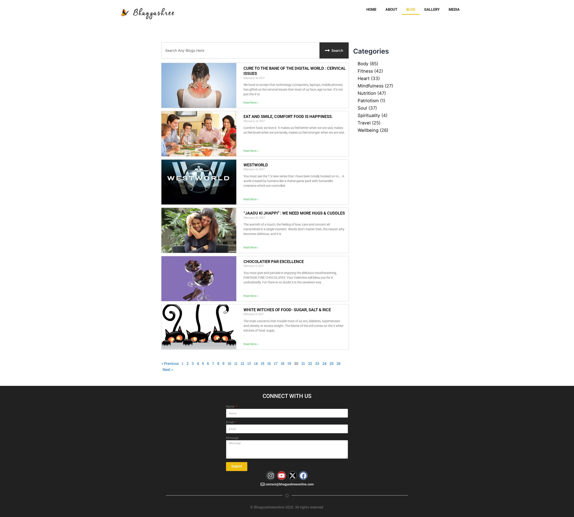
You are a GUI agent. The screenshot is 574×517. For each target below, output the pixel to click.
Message (232, 438)
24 (324, 363)
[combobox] (240, 50)
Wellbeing (368, 130)
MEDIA (454, 9)
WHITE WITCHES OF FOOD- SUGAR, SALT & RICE (287, 309)
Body (363, 63)
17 (276, 363)
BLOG (410, 9)
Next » (168, 369)
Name (230, 406)
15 (262, 363)
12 (242, 363)
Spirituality (369, 115)
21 (303, 363)
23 (317, 363)
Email (230, 422)
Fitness (365, 71)
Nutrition (367, 93)
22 (310, 363)
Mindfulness (370, 86)
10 (229, 363)
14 (256, 363)
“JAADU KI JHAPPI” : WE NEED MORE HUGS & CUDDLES (294, 213)
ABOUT (391, 9)
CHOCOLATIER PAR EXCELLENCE (274, 261)
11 (235, 363)
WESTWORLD (256, 165)
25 (331, 363)
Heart (364, 78)
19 (289, 363)
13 (249, 363)
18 (282, 363)
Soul (362, 108)
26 (339, 363)
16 (269, 363)
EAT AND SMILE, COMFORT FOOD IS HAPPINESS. (288, 116)
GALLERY (432, 9)
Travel (364, 123)
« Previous (170, 363)
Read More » (251, 102)
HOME (371, 9)
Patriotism (368, 100)
